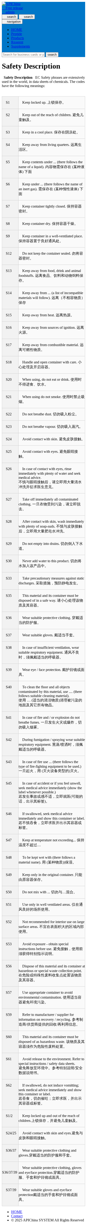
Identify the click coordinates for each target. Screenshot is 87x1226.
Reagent (17, 42)
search (52, 54)
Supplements (20, 46)
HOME (16, 30)
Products (17, 38)
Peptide (16, 34)
